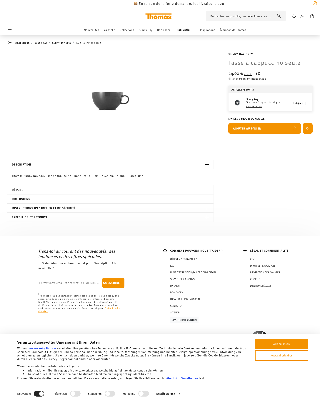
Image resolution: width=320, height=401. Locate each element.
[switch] (75, 394)
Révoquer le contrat (184, 320)
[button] (91, 30)
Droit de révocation (262, 265)
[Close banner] (315, 3)
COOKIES (255, 279)
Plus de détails (254, 106)
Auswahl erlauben (282, 355)
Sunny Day (41, 43)
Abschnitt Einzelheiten (182, 378)
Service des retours (182, 279)
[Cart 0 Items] (311, 16)
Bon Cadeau (177, 292)
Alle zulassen (281, 344)
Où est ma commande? (183, 259)
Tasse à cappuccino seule (91, 42)
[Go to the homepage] (158, 16)
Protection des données (265, 272)
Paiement (175, 285)
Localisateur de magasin (185, 299)
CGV (252, 259)
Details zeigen (165, 393)
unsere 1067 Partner (42, 348)
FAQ (172, 265)
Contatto (176, 305)
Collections (22, 43)
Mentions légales (260, 285)
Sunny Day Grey (61, 43)
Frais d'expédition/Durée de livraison (193, 272)
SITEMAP (175, 312)
